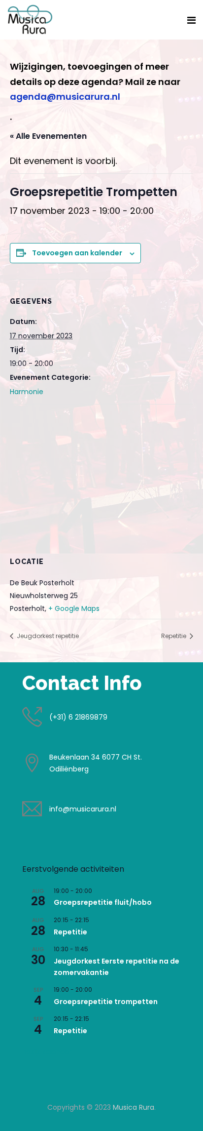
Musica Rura (133, 1107)
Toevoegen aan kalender (77, 253)
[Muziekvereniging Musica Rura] (30, 19)
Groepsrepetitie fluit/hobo (103, 902)
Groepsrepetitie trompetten (106, 1002)
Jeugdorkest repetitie (47, 636)
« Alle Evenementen (48, 136)
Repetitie (174, 636)
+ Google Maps (74, 608)
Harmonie (26, 392)
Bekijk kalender (47, 1052)
